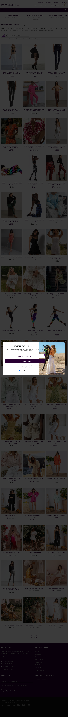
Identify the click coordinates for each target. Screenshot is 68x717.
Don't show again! (25, 371)
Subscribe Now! (25, 361)
